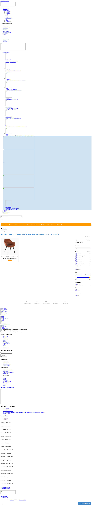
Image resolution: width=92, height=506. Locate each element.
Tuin (6, 19)
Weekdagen (5, 418)
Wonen (7, 20)
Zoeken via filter (6, 7)
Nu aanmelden (3, 356)
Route (4, 385)
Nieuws (4, 25)
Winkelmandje (65, 303)
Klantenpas (5, 383)
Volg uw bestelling (46, 303)
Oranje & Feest (9, 17)
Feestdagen (5, 419)
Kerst (7, 14)
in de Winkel (5, 28)
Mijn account (36, 303)
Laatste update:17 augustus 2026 (4, 497)
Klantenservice (6, 31)
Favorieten (55, 303)
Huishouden (8, 13)
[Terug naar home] (8, 5)
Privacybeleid (5, 371)
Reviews (4, 29)
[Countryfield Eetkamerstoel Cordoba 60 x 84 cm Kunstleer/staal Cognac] (9, 246)
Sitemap (12, 500)
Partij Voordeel (8, 21)
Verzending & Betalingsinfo (8, 372)
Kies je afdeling (6, 10)
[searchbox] (11, 216)
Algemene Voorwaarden (8, 369)
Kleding (7, 15)
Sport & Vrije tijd (9, 18)
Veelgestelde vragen (7, 32)
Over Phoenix (6, 33)
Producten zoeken (27, 303)
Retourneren (5, 373)
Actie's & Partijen (6, 26)
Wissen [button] (88, 251)
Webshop (3, 231)
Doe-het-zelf (8, 11)
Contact (4, 34)
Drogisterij (8, 12)
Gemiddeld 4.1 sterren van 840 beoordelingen (5, 488)
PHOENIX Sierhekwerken (7, 387)
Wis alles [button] (88, 240)
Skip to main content (5, 1)
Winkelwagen (5, 9)
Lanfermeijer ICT (22, 500)
